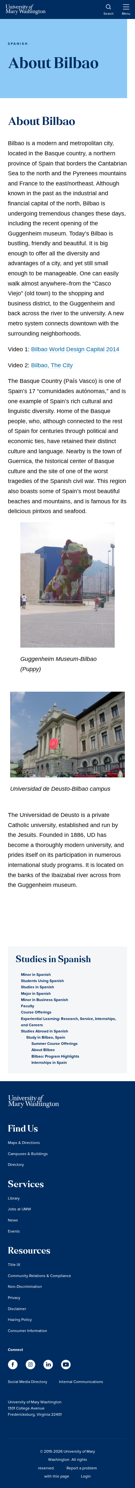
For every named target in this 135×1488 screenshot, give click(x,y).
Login (86, 1476)
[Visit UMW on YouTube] (66, 1367)
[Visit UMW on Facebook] (13, 1367)
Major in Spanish (36, 993)
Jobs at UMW (19, 1209)
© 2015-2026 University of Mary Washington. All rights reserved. (66, 1459)
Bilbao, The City (52, 365)
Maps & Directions (24, 1142)
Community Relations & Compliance (39, 1275)
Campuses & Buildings (28, 1153)
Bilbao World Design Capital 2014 (75, 349)
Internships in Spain (49, 1062)
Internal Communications (81, 1381)
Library (14, 1198)
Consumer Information (27, 1330)
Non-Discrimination (25, 1286)
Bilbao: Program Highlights (55, 1056)
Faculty (27, 1006)
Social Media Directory (27, 1381)
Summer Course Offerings (54, 1043)
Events (14, 1231)
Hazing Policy (20, 1319)
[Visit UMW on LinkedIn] (48, 1367)
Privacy (14, 1297)
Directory (16, 1164)
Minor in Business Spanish (44, 999)
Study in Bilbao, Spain (45, 1037)
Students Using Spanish (42, 980)
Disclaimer (17, 1308)
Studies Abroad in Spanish (44, 1031)
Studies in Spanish (37, 987)
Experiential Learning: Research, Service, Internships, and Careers (68, 1022)
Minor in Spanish (36, 974)
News (13, 1220)
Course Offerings (36, 1012)
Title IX (14, 1264)
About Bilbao (43, 1049)
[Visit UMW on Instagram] (31, 1367)
